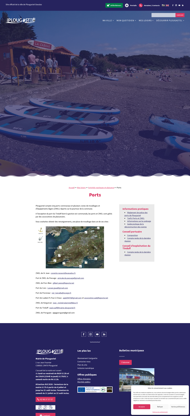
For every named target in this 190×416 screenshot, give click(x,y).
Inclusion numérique (85, 368)
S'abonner (125, 362)
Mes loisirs (145, 20)
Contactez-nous (83, 362)
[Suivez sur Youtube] (179, 5)
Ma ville (107, 20)
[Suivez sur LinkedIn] (182, 5)
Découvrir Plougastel (169, 20)
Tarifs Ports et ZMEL (135, 218)
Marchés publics (83, 382)
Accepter (142, 407)
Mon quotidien (125, 20)
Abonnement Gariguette (87, 358)
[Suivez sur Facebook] (172, 5)
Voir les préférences (178, 407)
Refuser (160, 407)
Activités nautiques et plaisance (101, 187)
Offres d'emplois (84, 379)
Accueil (71, 187)
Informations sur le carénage (139, 221)
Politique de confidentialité (160, 412)
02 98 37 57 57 (46, 399)
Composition (132, 235)
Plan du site (82, 365)
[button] (186, 388)
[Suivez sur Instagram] (176, 5)
